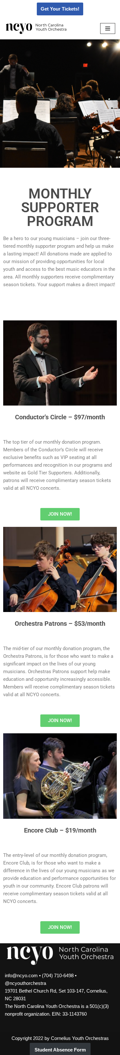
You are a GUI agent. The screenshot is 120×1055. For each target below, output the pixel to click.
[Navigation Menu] (107, 28)
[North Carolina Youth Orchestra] (36, 28)
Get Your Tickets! (60, 9)
